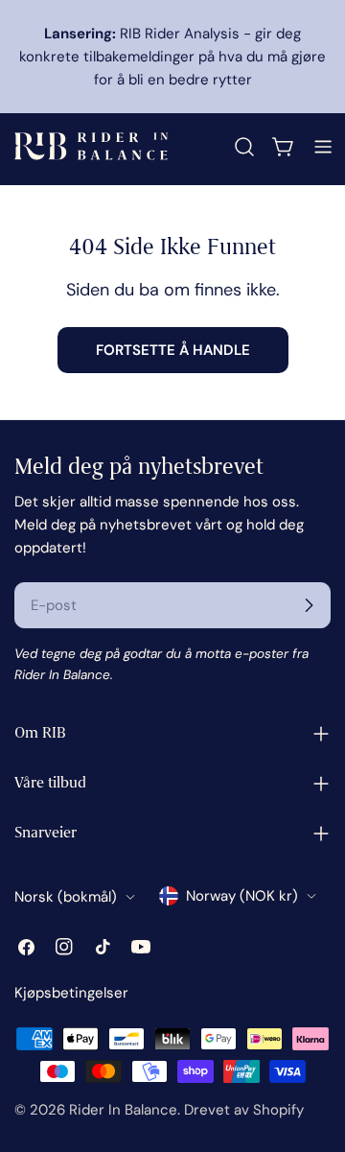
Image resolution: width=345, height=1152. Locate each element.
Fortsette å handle (173, 350)
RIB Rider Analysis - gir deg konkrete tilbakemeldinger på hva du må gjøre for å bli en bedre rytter (172, 56)
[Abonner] (308, 605)
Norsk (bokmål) (65, 896)
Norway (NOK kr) (242, 895)
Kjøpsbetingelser (71, 992)
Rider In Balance (123, 1109)
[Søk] (244, 147)
